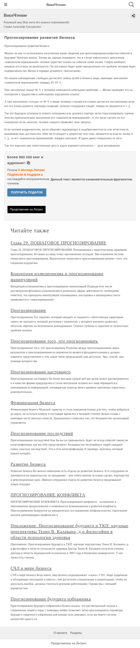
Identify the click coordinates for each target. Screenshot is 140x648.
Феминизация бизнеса (33, 402)
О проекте (60, 632)
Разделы (76, 632)
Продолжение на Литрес (26, 209)
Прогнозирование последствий (42, 433)
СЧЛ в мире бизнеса (31, 568)
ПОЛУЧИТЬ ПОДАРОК (27, 192)
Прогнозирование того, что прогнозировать (54, 341)
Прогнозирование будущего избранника (51, 599)
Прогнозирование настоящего (41, 372)
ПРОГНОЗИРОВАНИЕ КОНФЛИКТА (48, 495)
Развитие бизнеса (28, 464)
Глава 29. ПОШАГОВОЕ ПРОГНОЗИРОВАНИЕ (58, 243)
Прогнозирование (28, 310)
